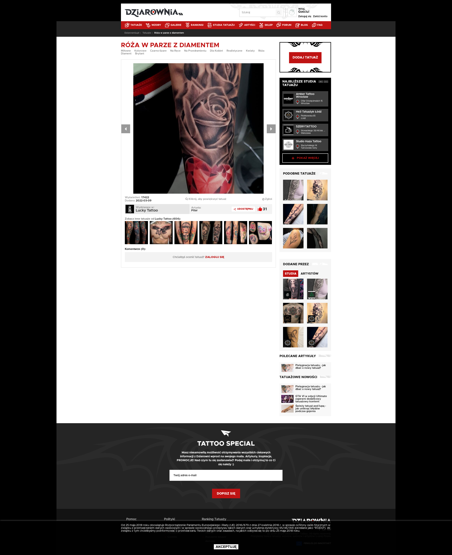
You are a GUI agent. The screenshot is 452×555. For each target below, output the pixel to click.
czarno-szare (158, 50)
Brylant (139, 53)
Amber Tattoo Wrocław (305, 95)
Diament (126, 53)
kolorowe (140, 50)
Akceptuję (226, 547)
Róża (261, 50)
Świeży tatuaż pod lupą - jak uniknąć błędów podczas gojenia (310, 409)
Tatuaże (136, 25)
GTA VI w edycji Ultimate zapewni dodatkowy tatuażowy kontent (311, 399)
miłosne (126, 50)
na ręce (175, 50)
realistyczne (234, 50)
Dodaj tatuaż (305, 57)
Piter (194, 210)
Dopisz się (226, 493)
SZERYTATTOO (306, 126)
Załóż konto (320, 16)
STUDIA (290, 273)
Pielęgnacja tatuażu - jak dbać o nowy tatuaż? (310, 366)
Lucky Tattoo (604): (168, 219)
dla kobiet (216, 50)
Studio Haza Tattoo (308, 141)
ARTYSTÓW (310, 273)
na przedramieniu (195, 50)
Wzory (156, 25)
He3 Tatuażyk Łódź (309, 111)
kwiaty (250, 50)
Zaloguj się (304, 16)
